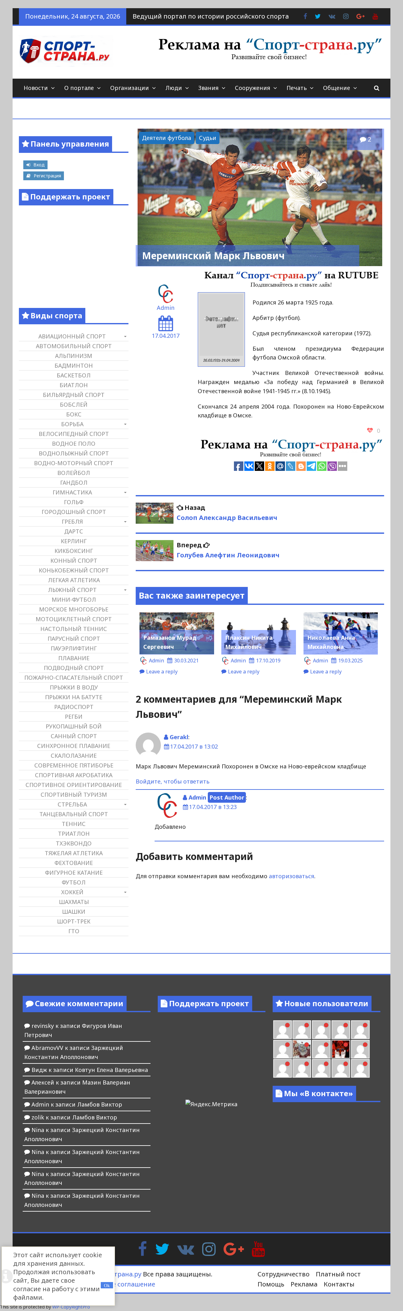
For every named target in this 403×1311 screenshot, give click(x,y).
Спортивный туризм (74, 794)
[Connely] (340, 1029)
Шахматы (74, 902)
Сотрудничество (283, 1274)
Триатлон (74, 833)
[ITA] (321, 1049)
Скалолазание (74, 755)
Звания (208, 88)
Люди (173, 88)
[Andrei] (282, 1068)
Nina (37, 1130)
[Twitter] (162, 1248)
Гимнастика (72, 492)
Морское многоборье (73, 609)
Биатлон (74, 385)
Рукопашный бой (74, 726)
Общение (336, 88)
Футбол (74, 882)
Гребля (72, 521)
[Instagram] (209, 1248)
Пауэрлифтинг (74, 648)
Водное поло (73, 443)
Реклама (304, 1284)
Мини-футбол (74, 599)
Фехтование (73, 863)
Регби (73, 716)
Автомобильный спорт (74, 346)
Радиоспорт (74, 707)
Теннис (74, 824)
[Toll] (282, 1029)
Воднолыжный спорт (74, 453)
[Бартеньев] (360, 1049)
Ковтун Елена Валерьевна (111, 1070)
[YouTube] (258, 1248)
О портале (79, 88)
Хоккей (72, 892)
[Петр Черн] (301, 1029)
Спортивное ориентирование (74, 785)
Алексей (42, 1082)
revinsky (42, 1025)
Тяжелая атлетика (74, 853)
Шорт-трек (73, 921)
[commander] (282, 1049)
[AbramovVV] (321, 1068)
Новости (36, 88)
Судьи (207, 138)
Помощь (271, 1284)
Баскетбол (74, 375)
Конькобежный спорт (74, 570)
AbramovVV (47, 1048)
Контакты (339, 1284)
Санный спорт (74, 736)
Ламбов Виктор (99, 1104)
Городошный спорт (74, 512)
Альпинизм (73, 356)
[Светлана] (360, 1029)
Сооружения (252, 88)
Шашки (73, 911)
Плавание (73, 658)
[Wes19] (301, 1049)
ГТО (73, 931)
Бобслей (74, 404)
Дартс (73, 531)
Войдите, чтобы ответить (172, 781)
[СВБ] (301, 1068)
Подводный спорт (74, 668)
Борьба (72, 424)
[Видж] (340, 1068)
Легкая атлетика (74, 580)
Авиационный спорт (72, 336)
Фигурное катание (74, 872)
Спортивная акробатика (73, 775)
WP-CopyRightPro (71, 1307)
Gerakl (179, 737)
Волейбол (73, 473)
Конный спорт (73, 560)
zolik (37, 1117)
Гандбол (74, 482)
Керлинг (74, 541)
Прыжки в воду (74, 687)
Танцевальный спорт (73, 814)
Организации (129, 88)
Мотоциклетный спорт (74, 619)
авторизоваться (291, 876)
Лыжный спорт (72, 590)
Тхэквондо (74, 843)
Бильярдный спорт (74, 395)
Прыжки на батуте (73, 697)
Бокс (74, 414)
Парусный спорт (74, 638)
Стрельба (72, 804)
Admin (165, 307)
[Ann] (321, 1029)
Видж (39, 1070)
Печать (297, 88)
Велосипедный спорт (74, 434)
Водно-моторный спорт (73, 463)
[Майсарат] (340, 1049)
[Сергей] (360, 1068)
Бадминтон (73, 365)
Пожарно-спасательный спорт (73, 677)
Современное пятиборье (73, 765)
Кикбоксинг (73, 551)
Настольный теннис (73, 629)
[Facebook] (142, 1248)
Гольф (73, 502)
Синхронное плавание (73, 746)
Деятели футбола (166, 138)
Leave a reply (162, 671)
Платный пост (338, 1274)
